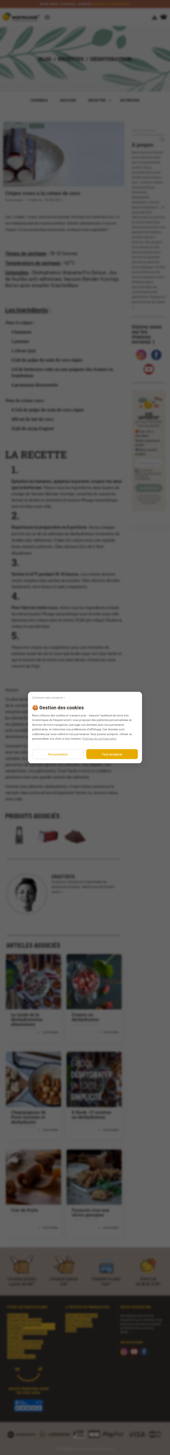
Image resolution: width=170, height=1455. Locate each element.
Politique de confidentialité (99, 738)
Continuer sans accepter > (48, 697)
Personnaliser (58, 754)
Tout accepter (112, 754)
